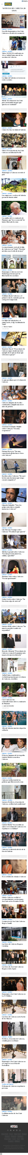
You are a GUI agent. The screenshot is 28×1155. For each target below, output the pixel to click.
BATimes (17, 1141)
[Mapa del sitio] (20, 1130)
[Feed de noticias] (16, 1130)
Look (14, 1138)
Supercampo (8, 1138)
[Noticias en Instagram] (8, 1130)
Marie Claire (17, 1134)
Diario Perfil (5, 1134)
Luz (18, 1138)
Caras (11, 1134)
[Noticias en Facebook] (10, 1130)
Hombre (7, 1136)
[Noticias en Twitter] (13, 1130)
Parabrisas (20, 1136)
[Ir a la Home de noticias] (14, 1126)
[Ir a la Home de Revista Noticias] (8, 4)
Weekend (13, 1136)
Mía (22, 1138)
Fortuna (24, 1134)
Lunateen (11, 1141)
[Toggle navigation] (2, 4)
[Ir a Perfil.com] (25, 1)
